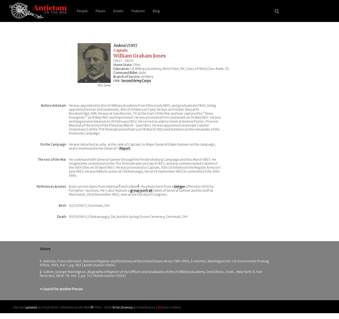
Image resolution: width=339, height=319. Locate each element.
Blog (156, 11)
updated (31, 307)
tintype (179, 186)
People (82, 11)
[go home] (37, 11)
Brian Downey (123, 307)
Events (118, 11)
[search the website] (277, 11)
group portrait (141, 190)
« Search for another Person (61, 289)
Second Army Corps (136, 81)
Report (124, 148)
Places (100, 11)
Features (138, 11)
